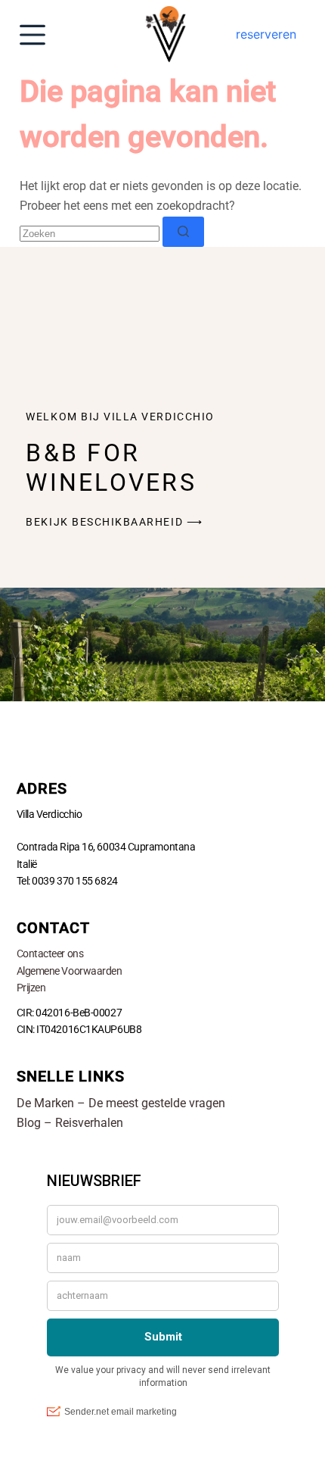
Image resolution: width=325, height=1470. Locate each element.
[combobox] (89, 234)
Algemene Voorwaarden (69, 971)
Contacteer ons (50, 953)
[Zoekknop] (183, 232)
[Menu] (32, 35)
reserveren (266, 34)
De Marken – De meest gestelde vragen (121, 1103)
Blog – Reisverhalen (70, 1123)
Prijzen (31, 988)
